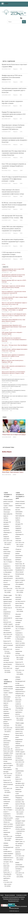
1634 (11, 311)
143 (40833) (7, 653)
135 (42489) (7, 840)
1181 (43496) (19, 592)
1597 (11, 300)
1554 (21, 233)
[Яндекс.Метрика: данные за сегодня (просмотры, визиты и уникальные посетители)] (14, 908)
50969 (14, 474)
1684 (21, 246)
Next (24, 426)
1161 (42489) (19, 659)
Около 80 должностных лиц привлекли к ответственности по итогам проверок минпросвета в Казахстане (14, 339)
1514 (11, 388)
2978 (21, 259)
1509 (21, 170)
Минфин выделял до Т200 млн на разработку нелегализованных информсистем (12, 77)
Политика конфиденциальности (11, 899)
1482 (11, 410)
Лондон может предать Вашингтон (16, 434)
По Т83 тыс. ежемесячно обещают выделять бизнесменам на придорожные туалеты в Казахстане (14, 205)
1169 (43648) (19, 611)
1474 (11, 363)
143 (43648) (7, 672)
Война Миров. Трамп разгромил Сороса (12, 472)
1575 (11, 272)
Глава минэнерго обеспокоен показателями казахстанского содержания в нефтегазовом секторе (13, 192)
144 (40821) (7, 638)
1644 (11, 330)
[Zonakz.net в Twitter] (8, 18)
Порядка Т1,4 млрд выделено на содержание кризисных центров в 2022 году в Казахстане (14, 114)
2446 (21, 183)
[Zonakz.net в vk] (19, 18)
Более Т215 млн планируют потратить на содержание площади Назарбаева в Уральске (14, 166)
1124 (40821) (19, 766)
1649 (11, 382)
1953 (21, 220)
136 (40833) (7, 792)
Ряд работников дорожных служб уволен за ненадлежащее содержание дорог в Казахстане (14, 90)
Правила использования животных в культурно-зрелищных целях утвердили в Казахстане (14, 140)
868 (21, 95)
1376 (21, 157)
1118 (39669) (19, 859)
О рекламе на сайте (21, 895)
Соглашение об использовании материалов (13, 897)
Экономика (7, 670)
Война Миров (7, 452)
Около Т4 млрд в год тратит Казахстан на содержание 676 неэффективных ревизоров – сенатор (14, 179)
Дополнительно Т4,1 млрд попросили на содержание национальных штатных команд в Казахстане (14, 153)
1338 (21, 82)
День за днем (7, 542)
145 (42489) (7, 592)
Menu (6, 3)
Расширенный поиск (13, 901)
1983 (21, 196)
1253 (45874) (19, 546)
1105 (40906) (19, 876)
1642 (11, 278)
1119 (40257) (19, 813)
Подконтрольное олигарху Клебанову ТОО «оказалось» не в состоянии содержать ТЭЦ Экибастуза (13, 127)
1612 (11, 342)
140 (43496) (7, 777)
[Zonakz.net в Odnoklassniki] (17, 18)
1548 (11, 375)
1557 (11, 306)
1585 (11, 352)
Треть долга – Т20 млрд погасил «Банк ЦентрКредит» (14, 345)
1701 (21, 131)
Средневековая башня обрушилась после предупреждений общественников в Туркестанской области (14, 327)
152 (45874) (7, 544)
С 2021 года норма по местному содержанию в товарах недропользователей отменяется (12, 254)
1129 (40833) (19, 674)
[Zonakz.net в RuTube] (21, 18)
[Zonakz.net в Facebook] (10, 18)
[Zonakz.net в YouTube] (13, 18)
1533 (11, 317)
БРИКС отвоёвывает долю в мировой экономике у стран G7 (19, 867)
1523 (11, 289)
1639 (11, 358)
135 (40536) (7, 886)
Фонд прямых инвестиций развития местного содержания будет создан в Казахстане (13, 241)
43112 (19, 437)
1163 (21, 209)
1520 (11, 393)
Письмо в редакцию (10, 895)
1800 (11, 294)
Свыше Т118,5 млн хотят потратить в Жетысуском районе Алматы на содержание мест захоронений (12, 228)
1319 (11, 399)
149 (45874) (7, 731)
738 (21, 69)
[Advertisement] (14, 40)
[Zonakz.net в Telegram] (15, 18)
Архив (1, 895)
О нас (22, 899)
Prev (4, 426)
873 (21, 118)
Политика (6, 651)
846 (21, 105)
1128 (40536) (19, 720)
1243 (21, 144)
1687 (11, 335)
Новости (15, 69)
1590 (11, 283)
